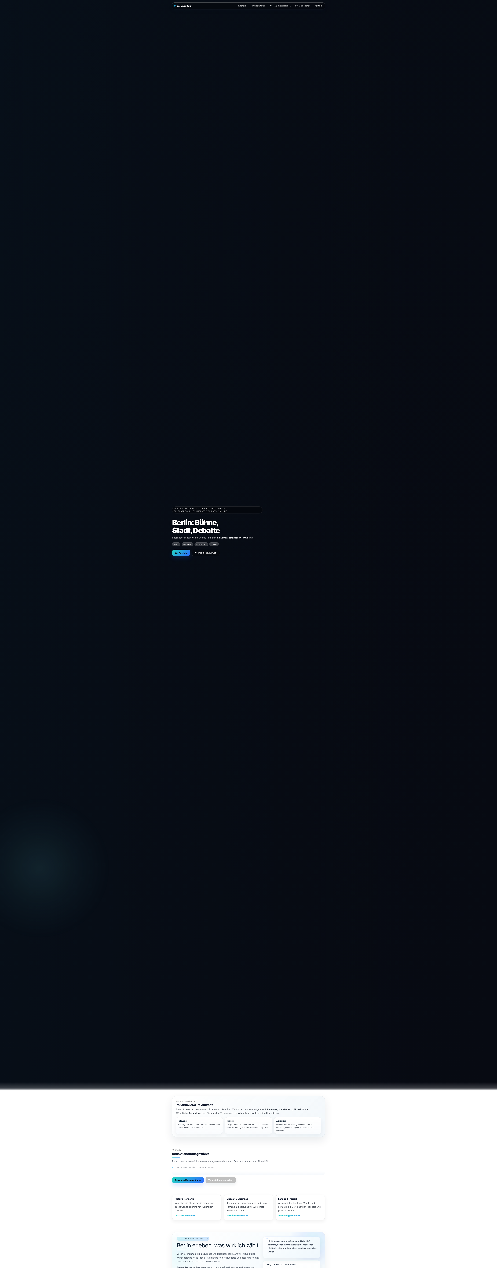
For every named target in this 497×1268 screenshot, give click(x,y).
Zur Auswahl (181, 553)
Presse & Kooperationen (280, 6)
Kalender (242, 6)
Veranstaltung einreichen (220, 1180)
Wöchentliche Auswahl (206, 553)
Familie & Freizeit (287, 1198)
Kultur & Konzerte (184, 1198)
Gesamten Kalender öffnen (188, 1180)
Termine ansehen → (237, 1215)
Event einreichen (302, 6)
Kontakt (318, 6)
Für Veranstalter (258, 6)
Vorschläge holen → (289, 1215)
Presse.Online (219, 511)
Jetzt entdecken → (185, 1215)
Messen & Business (237, 1198)
